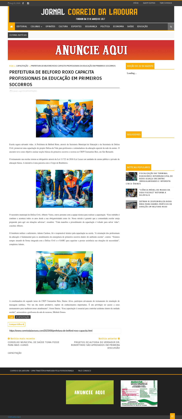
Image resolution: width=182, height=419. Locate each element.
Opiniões (50, 26)
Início (135, 3)
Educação (142, 26)
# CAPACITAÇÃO (22, 317)
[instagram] (28, 3)
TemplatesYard (14, 417)
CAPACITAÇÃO (22, 65)
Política (105, 26)
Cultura (63, 26)
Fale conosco (166, 3)
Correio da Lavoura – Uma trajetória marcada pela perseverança (42, 370)
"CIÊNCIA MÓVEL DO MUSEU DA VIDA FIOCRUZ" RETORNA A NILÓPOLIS (154, 192)
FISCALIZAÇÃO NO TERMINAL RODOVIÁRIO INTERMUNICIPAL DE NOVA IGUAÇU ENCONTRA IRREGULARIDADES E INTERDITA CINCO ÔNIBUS (149, 178)
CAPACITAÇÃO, (31, 91)
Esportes (76, 26)
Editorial (22, 26)
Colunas (35, 26)
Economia (118, 26)
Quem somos (149, 3)
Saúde (130, 26)
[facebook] (23, 3)
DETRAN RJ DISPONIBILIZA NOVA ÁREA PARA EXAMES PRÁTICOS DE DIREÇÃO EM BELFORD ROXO (155, 204)
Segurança (91, 26)
